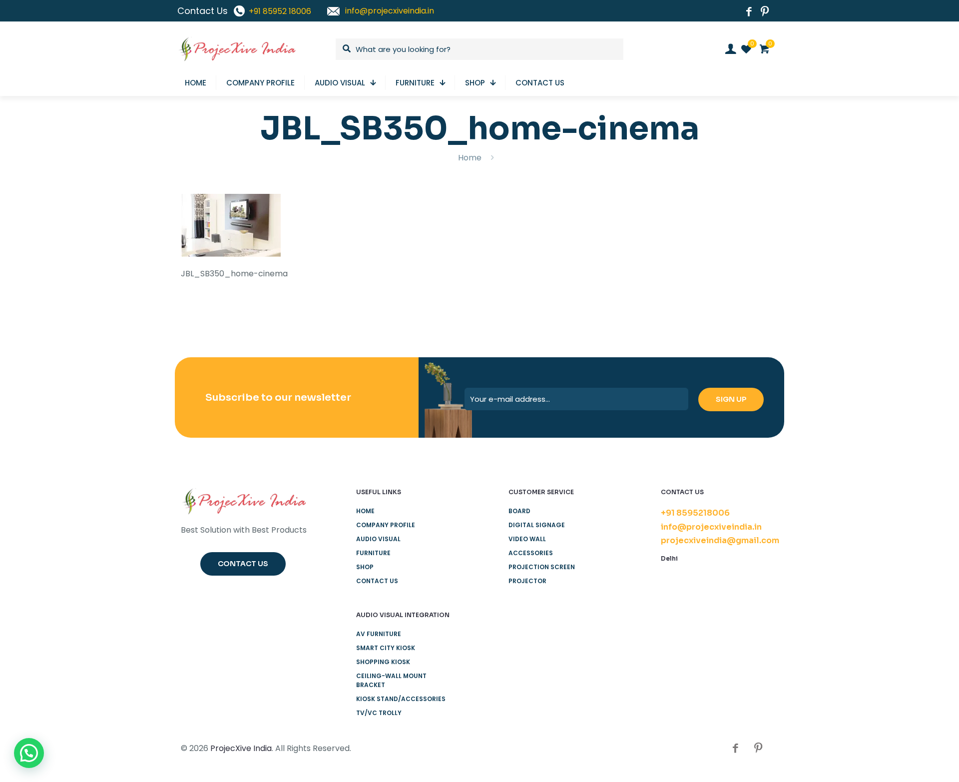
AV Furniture (378, 634)
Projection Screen (541, 567)
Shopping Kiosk (383, 662)
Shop (365, 567)
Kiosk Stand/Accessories (401, 699)
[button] (29, 753)
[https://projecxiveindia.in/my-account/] (730, 49)
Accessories (530, 553)
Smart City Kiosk (385, 648)
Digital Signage (536, 525)
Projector (527, 581)
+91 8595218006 (695, 513)
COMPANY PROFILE (385, 525)
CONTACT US (377, 581)
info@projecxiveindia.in (711, 527)
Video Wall (527, 539)
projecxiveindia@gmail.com (720, 540)
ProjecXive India (241, 748)
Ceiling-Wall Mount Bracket (391, 680)
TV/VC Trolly (379, 713)
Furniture (373, 553)
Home (469, 157)
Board (519, 511)
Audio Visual (378, 539)
